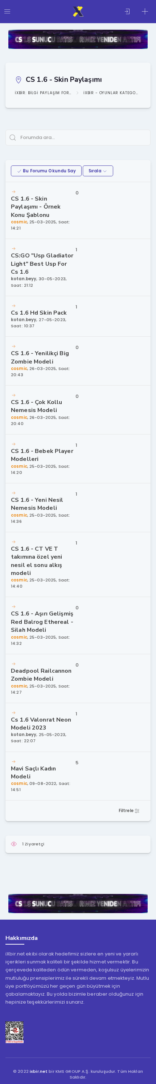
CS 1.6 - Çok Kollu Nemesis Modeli (36, 406)
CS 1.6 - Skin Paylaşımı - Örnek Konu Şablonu (36, 207)
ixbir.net (39, 1071)
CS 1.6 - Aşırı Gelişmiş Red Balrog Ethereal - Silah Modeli (42, 622)
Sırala (95, 171)
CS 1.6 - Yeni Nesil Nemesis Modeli (37, 504)
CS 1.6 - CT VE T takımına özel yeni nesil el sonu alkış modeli (36, 561)
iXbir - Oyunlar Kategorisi (111, 93)
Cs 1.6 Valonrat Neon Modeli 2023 (41, 724)
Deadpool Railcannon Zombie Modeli (41, 675)
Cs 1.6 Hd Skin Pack (39, 313)
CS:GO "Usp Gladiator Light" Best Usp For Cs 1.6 (42, 264)
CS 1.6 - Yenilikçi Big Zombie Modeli (40, 357)
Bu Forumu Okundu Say (49, 171)
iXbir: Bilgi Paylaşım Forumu (43, 93)
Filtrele (127, 811)
